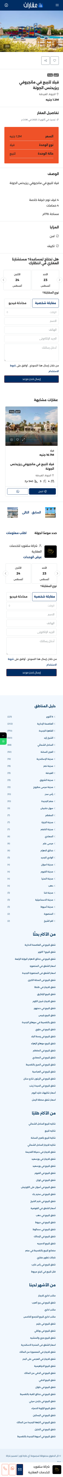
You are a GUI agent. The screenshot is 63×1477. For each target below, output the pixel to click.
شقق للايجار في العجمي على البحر (39, 1359)
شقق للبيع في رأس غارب (43, 1264)
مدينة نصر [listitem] (48, 766)
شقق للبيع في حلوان (45, 1387)
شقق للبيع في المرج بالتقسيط (41, 1064)
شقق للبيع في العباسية (44, 1071)
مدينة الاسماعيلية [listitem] (44, 899)
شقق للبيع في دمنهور (45, 1008)
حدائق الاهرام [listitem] (46, 850)
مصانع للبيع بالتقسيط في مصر (40, 1250)
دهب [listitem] (50, 885)
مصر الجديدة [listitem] (47, 801)
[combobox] (31, 312)
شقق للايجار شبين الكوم (44, 1001)
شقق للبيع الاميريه (46, 1243)
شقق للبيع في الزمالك (45, 1236)
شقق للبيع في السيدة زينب (42, 1085)
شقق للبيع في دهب (46, 1215)
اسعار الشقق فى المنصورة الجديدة (39, 973)
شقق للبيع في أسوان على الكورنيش (38, 1187)
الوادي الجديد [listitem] (47, 857)
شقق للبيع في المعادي (44, 1057)
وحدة (50, 75)
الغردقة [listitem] (49, 773)
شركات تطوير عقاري (46, 1257)
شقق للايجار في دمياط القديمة (40, 1152)
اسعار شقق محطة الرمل (44, 1099)
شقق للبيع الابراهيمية (45, 1366)
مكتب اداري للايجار (47, 1295)
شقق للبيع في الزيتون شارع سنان (39, 1078)
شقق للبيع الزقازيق (46, 994)
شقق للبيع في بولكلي (45, 1330)
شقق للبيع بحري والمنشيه (43, 1338)
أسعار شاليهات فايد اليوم (43, 1092)
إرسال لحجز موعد (31, 379)
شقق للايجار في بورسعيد (43, 1159)
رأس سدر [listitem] (49, 794)
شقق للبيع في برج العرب (44, 1302)
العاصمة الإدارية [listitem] (45, 723)
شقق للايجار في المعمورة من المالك (37, 1352)
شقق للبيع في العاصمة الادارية (40, 945)
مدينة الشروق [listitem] (46, 780)
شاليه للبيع (50, 1130)
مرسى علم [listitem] (48, 843)
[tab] (46, 533)
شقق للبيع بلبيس (47, 1015)
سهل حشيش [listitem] (46, 808)
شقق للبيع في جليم (46, 1323)
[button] (31, 31)
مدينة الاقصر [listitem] (47, 829)
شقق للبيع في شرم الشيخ (43, 1201)
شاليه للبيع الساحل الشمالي (42, 1123)
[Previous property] (50, 512)
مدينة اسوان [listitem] (47, 864)
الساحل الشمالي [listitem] (45, 745)
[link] (31, 426)
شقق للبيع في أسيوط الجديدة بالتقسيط (36, 1436)
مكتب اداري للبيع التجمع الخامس (39, 1316)
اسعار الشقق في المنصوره (43, 966)
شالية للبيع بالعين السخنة (43, 1137)
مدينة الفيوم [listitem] (47, 871)
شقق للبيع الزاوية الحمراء (43, 1408)
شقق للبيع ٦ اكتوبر (47, 952)
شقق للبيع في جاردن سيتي (42, 1401)
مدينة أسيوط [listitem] (47, 906)
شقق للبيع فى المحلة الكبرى (42, 980)
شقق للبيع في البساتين (44, 1415)
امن (52, 236)
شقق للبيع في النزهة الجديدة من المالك (36, 1422)
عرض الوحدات (32, 557)
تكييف (51, 246)
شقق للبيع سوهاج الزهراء (43, 1043)
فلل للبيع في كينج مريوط (43, 1271)
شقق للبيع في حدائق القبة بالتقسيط (38, 1394)
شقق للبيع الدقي (47, 1380)
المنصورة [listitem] (48, 914)
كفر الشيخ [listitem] (48, 921)
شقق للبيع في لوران (46, 1180)
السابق (36, 512)
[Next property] (12, 512)
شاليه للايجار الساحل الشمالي (41, 1145)
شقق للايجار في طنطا (45, 987)
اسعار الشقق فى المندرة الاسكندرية (38, 1345)
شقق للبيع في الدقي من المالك (40, 1373)
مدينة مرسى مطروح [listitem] (43, 787)
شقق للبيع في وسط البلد (43, 1036)
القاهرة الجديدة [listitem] (46, 730)
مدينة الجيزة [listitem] (47, 822)
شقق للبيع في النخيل (45, 1429)
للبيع (56, 75)
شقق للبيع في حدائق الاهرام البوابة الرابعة (35, 959)
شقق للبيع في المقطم (44, 1050)
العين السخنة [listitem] (47, 752)
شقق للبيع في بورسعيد (44, 1166)
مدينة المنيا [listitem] (47, 878)
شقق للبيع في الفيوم (45, 1173)
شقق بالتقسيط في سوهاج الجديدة (39, 1022)
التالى (25, 512)
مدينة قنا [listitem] (48, 892)
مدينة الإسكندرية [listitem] (45, 759)
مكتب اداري (50, 1309)
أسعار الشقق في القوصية (43, 1208)
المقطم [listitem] (49, 815)
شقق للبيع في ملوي (45, 1029)
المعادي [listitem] (49, 836)
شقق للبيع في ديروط (45, 1222)
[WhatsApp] (3, 741)
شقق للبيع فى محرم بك (44, 1194)
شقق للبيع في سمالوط (44, 1229)
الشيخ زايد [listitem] (48, 737)
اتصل (40, 491)
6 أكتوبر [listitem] (49, 716)
